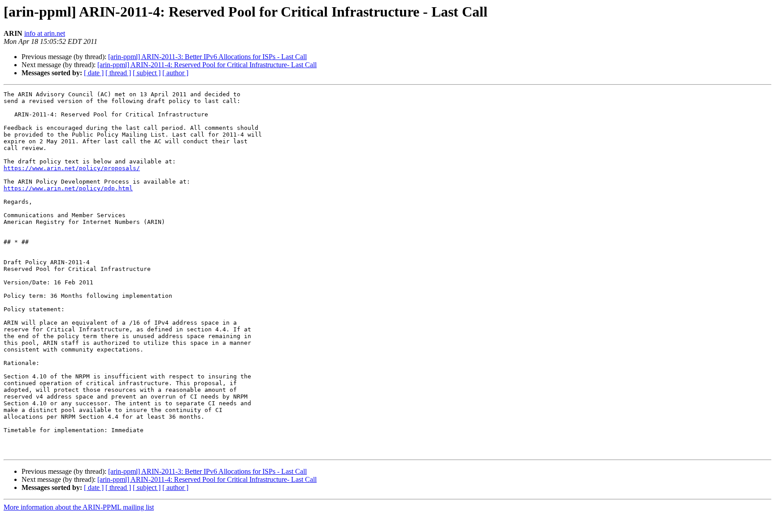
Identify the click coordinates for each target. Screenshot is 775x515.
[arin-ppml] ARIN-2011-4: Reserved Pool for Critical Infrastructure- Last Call (207, 65)
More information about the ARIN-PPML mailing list (79, 507)
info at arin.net (44, 33)
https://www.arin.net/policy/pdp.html (68, 188)
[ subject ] (147, 73)
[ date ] (94, 73)
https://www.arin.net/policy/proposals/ (72, 168)
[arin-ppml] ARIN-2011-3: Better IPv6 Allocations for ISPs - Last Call (207, 56)
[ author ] (175, 73)
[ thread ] (118, 73)
